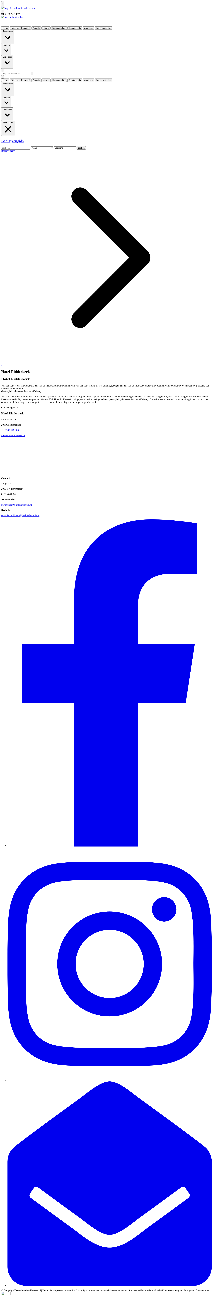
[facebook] (109, 845)
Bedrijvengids (8, 151)
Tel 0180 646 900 (10, 430)
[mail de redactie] (109, 1285)
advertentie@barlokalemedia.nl (16, 504)
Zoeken (81, 148)
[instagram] (109, 1080)
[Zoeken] (32, 73)
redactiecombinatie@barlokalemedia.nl (20, 515)
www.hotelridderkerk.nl (13, 435)
